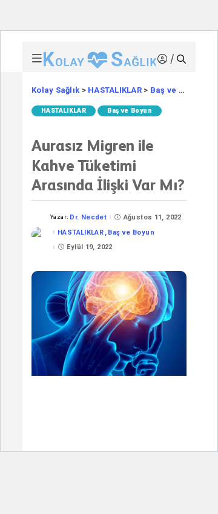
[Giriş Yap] (163, 59)
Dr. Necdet (88, 217)
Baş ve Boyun (129, 111)
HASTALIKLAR (63, 111)
